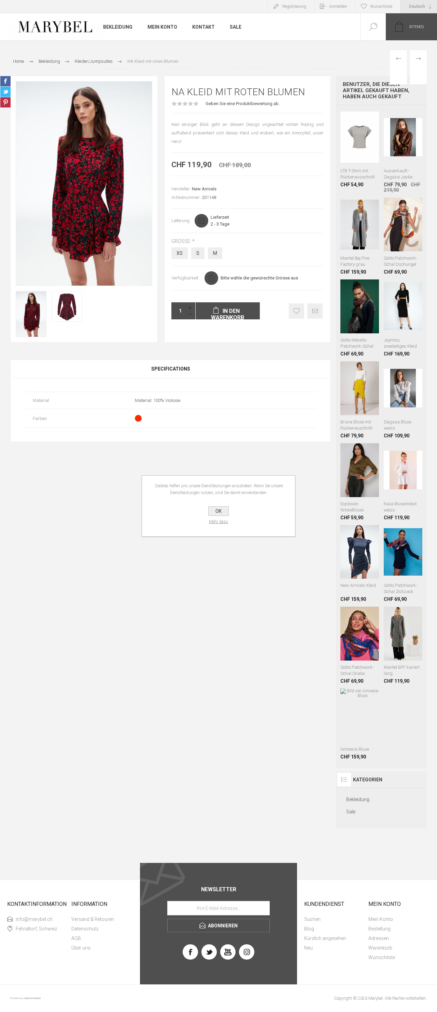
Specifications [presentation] (170, 369)
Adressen (378, 938)
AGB (76, 938)
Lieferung (180, 220)
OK (218, 511)
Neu (308, 948)
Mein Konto (380, 919)
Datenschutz (84, 928)
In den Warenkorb (366, 132)
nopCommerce (32, 998)
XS (180, 253)
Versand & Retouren (92, 919)
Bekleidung (357, 799)
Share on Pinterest (5, 102)
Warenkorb (380, 948)
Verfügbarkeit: (185, 277)
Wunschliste (381, 957)
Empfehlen (315, 311)
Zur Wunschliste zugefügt (296, 311)
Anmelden (338, 6)
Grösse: (181, 241)
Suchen (312, 919)
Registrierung (294, 6)
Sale (350, 811)
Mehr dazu (218, 521)
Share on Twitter (5, 92)
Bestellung (379, 928)
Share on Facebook (5, 81)
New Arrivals (204, 188)
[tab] (170, 369)
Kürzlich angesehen (325, 938)
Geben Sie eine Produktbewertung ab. (243, 103)
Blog (309, 928)
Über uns (80, 948)
